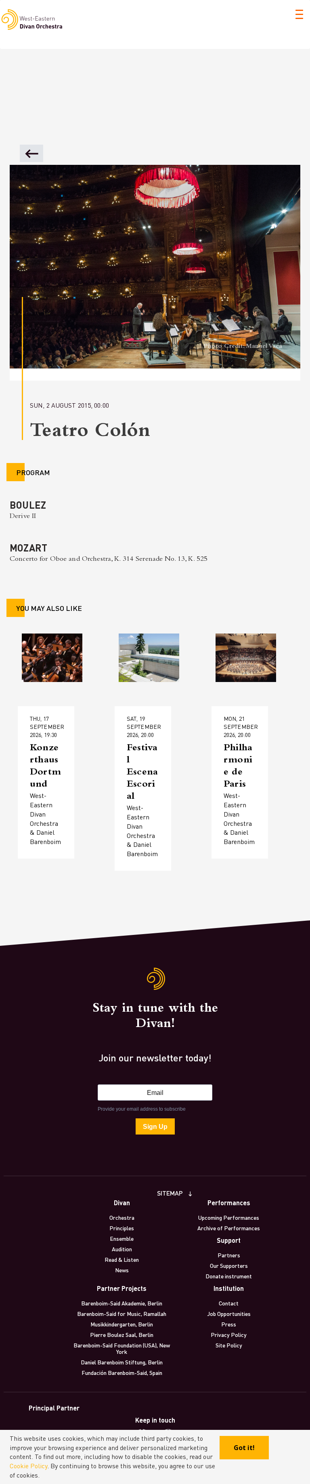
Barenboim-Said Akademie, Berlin (121, 1303)
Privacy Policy (229, 1334)
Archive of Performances (228, 1228)
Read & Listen (122, 1259)
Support (229, 1240)
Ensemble (122, 1238)
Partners (229, 1255)
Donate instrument (228, 1276)
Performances (228, 1202)
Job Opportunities (229, 1313)
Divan (122, 1202)
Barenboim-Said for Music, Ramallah (121, 1313)
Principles (121, 1228)
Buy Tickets (51, 795)
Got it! (244, 1447)
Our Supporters (229, 1265)
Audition (122, 1249)
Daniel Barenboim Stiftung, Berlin (122, 1362)
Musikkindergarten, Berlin (121, 1324)
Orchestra (121, 1217)
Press (228, 1324)
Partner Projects (122, 1288)
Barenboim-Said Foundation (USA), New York (121, 1348)
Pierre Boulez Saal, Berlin (121, 1334)
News (122, 1270)
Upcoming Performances (228, 1217)
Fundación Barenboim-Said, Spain (122, 1372)
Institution (229, 1288)
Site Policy (229, 1345)
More (41, 769)
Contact (229, 1303)
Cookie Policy (28, 1465)
